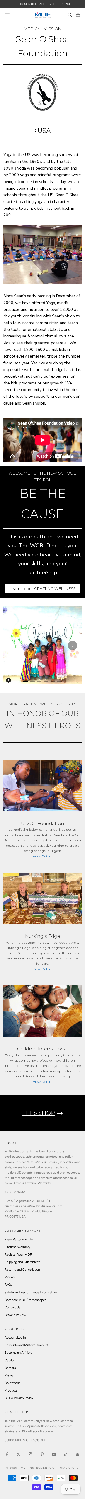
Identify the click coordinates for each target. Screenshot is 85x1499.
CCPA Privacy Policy (19, 1398)
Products (11, 1390)
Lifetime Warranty (17, 1247)
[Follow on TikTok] (65, 1454)
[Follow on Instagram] (30, 1454)
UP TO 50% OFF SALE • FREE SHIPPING (42, 4)
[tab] (25, 681)
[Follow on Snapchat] (77, 1454)
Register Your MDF (18, 1254)
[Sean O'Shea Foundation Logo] (42, 94)
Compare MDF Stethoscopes (25, 1300)
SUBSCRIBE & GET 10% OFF (25, 1440)
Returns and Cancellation (22, 1269)
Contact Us (12, 1307)
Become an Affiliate (18, 1352)
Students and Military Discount (26, 1345)
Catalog (10, 1360)
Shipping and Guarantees (22, 1262)
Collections (12, 1383)
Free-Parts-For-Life (19, 1239)
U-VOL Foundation (42, 823)
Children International (42, 1049)
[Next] (72, 645)
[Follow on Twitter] (18, 1454)
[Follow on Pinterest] (42, 1454)
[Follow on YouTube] (54, 1454)
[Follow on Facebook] (7, 1454)
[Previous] (12, 645)
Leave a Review (15, 1315)
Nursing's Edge (42, 936)
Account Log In (15, 1337)
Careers (10, 1368)
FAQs (8, 1284)
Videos (10, 1277)
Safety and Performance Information (31, 1292)
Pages (9, 1375)
